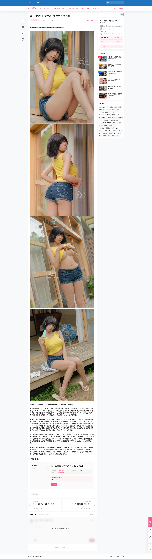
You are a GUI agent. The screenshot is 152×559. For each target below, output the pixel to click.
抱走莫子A (120, 117)
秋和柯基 (108, 128)
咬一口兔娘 (107, 115)
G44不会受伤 (109, 107)
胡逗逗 (110, 130)
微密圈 (109, 117)
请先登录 (119, 41)
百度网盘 (54, 484)
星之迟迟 (106, 120)
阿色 (109, 136)
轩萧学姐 (105, 133)
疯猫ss (110, 125)
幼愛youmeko (102, 117)
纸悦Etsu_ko (115, 128)
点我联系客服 (61, 472)
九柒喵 (117, 109)
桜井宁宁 (109, 122)
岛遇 (118, 115)
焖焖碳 (101, 125)
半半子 (117, 112)
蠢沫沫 (120, 130)
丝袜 (113, 109)
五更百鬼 (112, 112)
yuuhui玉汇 (102, 109)
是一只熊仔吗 (102, 122)
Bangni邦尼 (102, 107)
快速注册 (121, 8)
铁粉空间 (119, 133)
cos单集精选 (34, 20)
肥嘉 (106, 130)
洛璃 (120, 122)
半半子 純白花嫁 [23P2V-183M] (81, 504)
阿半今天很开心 (103, 136)
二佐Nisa (101, 112)
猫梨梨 (105, 125)
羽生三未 (101, 130)
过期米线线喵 (112, 133)
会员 (42, 3)
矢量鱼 (115, 125)
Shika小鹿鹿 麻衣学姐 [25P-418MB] (43, 504)
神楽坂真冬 (102, 128)
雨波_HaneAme (115, 136)
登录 (114, 8)
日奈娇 (101, 120)
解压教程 (30, 3)
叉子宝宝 (101, 115)
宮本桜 (113, 115)
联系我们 (36, 3)
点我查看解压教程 (62, 470)
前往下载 (91, 20)
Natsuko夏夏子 (118, 107)
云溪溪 (106, 112)
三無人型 (108, 109)
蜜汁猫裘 (115, 130)
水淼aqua (115, 122)
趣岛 (100, 133)
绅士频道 (40, 556)
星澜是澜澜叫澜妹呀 (114, 120)
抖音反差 (114, 117)
